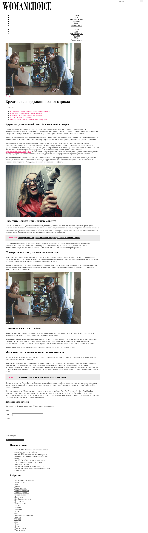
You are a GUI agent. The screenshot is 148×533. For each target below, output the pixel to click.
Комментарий (11, 436)
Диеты (17, 487)
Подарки (17, 518)
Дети (76, 17)
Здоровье (76, 21)
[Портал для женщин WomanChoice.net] (26, 11)
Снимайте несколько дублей (21, 117)
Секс (16, 522)
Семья (76, 15)
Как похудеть (19, 501)
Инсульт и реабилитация (34, 466)
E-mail (9, 414)
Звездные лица (20, 495)
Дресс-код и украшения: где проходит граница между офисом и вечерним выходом (30, 462)
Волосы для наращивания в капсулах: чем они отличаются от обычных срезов (31, 456)
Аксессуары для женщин (24, 480)
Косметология (76, 26)
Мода (76, 24)
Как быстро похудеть (22, 499)
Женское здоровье (21, 493)
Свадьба (17, 520)
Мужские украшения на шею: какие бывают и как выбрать (31, 451)
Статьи (8, 96)
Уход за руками (20, 528)
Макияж (17, 507)
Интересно (18, 497)
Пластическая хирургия (23, 516)
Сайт (7, 419)
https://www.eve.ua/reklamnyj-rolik (18, 152)
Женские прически (21, 491)
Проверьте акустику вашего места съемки (26, 115)
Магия (17, 505)
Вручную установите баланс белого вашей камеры (30, 111)
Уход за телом (19, 530)
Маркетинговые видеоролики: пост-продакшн (28, 120)
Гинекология (19, 482)
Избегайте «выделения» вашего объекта (26, 113)
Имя (8, 410)
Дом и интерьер (76, 19)
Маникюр (18, 509)
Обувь (16, 513)
